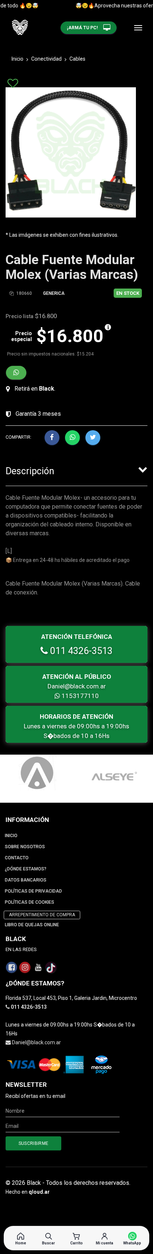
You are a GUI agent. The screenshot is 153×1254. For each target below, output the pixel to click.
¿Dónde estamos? (25, 869)
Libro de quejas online (32, 924)
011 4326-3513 (80, 650)
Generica (54, 293)
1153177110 (79, 696)
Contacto (17, 857)
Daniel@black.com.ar (77, 686)
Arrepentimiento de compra (42, 914)
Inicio (17, 59)
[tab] (76, 469)
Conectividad (46, 59)
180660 (23, 293)
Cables (77, 59)
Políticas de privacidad (33, 891)
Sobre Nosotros (25, 846)
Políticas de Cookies (29, 902)
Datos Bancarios (25, 880)
